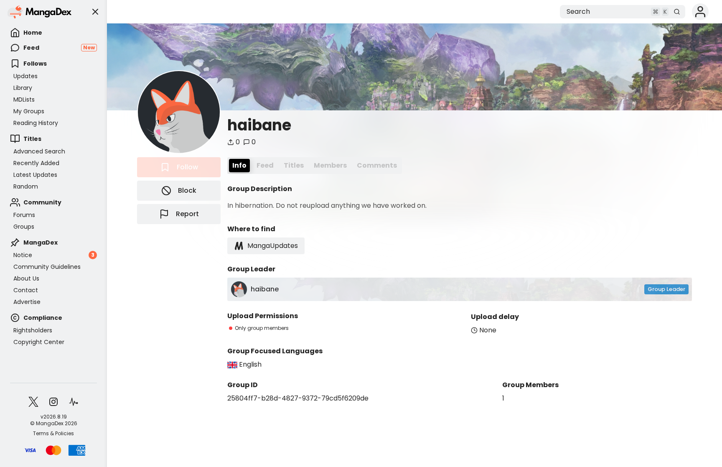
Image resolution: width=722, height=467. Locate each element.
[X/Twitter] (33, 402)
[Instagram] (53, 402)
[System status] (74, 402)
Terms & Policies (53, 433)
